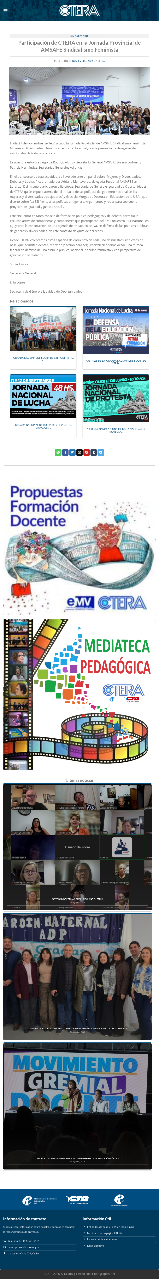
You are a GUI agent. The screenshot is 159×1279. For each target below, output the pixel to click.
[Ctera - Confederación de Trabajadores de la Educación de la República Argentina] (79, 10)
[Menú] (5, 10)
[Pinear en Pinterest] (86, 452)
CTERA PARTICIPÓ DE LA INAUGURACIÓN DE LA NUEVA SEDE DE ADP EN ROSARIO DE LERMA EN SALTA (77, 1029)
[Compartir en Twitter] (72, 452)
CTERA (101, 61)
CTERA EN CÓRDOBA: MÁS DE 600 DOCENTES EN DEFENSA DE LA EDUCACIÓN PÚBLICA (77, 1159)
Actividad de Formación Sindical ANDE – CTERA (77, 899)
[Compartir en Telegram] (101, 452)
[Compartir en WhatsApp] (58, 452)
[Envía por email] (79, 452)
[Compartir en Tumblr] (93, 452)
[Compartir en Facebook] (65, 452)
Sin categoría (79, 36)
